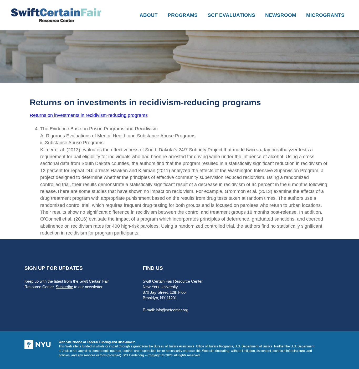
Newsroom (280, 15)
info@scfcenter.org (172, 310)
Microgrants (325, 15)
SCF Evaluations (231, 15)
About (149, 15)
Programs (183, 15)
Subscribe (64, 287)
